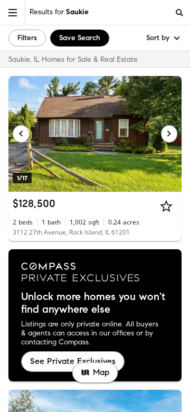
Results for (59, 11)
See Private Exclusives (73, 361)
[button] (12, 12)
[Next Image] (169, 133)
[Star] (166, 206)
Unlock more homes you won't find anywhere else (93, 303)
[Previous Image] (21, 133)
